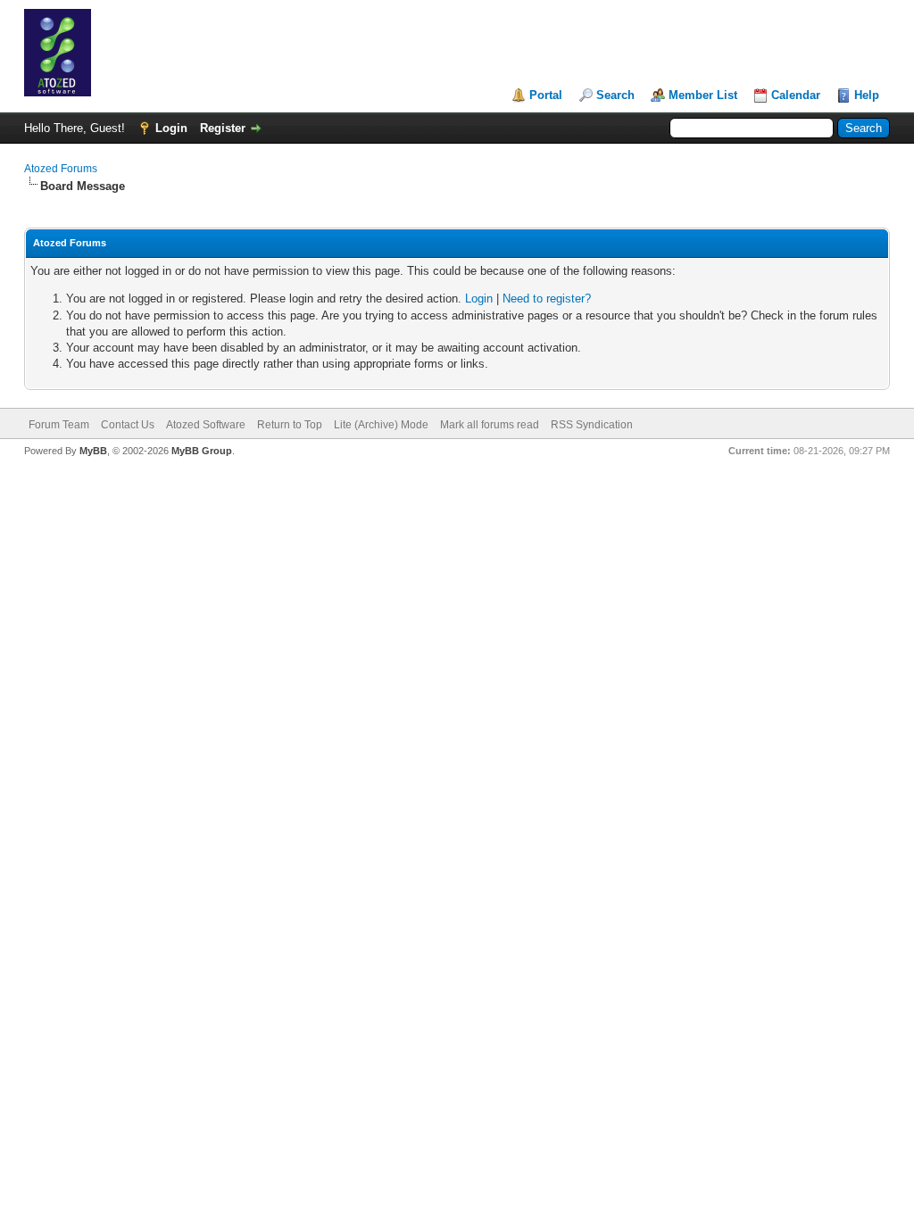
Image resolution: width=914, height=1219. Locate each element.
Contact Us (127, 425)
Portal (545, 95)
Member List (703, 95)
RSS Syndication (592, 425)
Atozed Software (205, 425)
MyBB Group (201, 450)
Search (615, 95)
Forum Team (59, 425)
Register (222, 128)
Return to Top (289, 425)
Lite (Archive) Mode (381, 425)
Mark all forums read (489, 425)
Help (866, 95)
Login (171, 128)
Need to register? (547, 298)
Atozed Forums (60, 168)
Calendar (795, 95)
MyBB (93, 450)
